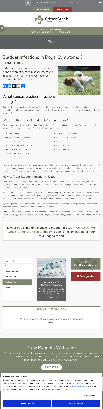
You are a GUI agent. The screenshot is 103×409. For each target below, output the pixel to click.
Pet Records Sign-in (85, 265)
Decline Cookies (27, 403)
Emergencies (63, 10)
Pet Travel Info (11, 277)
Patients (8, 266)
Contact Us (51, 367)
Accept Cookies (76, 403)
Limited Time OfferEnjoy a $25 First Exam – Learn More (50, 30)
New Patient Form (12, 271)
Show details (89, 395)
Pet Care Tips (10, 282)
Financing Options (12, 287)
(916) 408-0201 (72, 3)
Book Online (43, 10)
